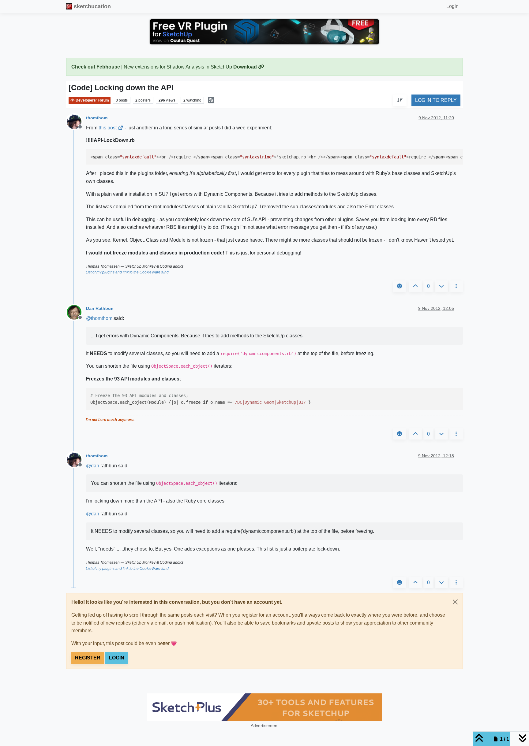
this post (108, 127)
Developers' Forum (92, 100)
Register (87, 657)
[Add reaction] (399, 286)
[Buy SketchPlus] (264, 707)
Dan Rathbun (100, 308)
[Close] (455, 602)
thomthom (96, 117)
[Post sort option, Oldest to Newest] (400, 100)
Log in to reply (436, 100)
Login (116, 657)
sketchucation (92, 6)
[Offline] (76, 121)
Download (245, 66)
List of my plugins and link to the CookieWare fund (127, 272)
